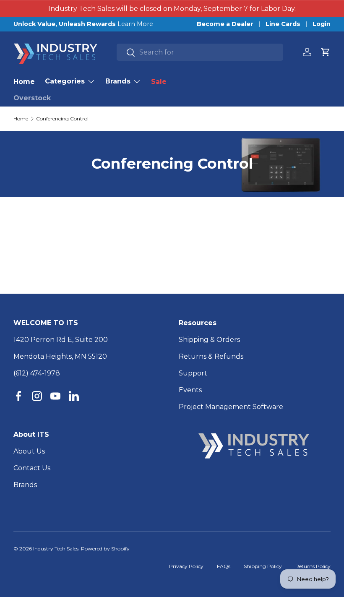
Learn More (135, 24)
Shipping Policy (263, 566)
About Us (29, 451)
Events (190, 390)
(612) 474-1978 (36, 373)
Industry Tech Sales (55, 548)
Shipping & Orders (209, 340)
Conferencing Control (62, 118)
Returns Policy (313, 566)
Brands (25, 485)
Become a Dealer (225, 24)
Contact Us (31, 468)
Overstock (32, 98)
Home (24, 82)
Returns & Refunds (211, 356)
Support (193, 373)
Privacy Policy (186, 566)
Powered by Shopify (105, 548)
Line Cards (283, 24)
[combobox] (200, 52)
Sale (159, 82)
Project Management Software (231, 407)
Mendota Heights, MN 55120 (60, 356)
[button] (325, 52)
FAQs (223, 566)
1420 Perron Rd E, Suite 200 (60, 340)
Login (322, 24)
